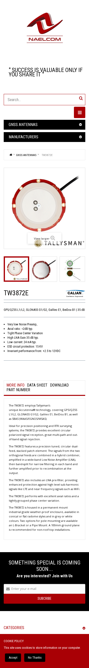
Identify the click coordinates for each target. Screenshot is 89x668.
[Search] (81, 98)
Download (59, 385)
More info (15, 385)
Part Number (18, 390)
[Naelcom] (44, 28)
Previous (5, 269)
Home (10, 154)
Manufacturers (23, 137)
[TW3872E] (16, 269)
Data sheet (37, 385)
